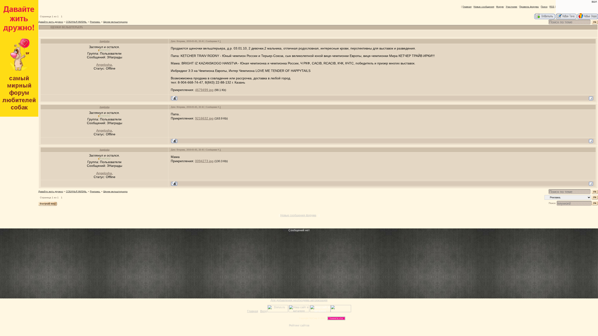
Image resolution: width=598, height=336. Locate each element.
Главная (467, 6)
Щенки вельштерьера (115, 22)
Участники (511, 6)
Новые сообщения (483, 6)
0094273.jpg (204, 161)
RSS (551, 6)
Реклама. (95, 22)
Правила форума (529, 6)
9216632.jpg (204, 118)
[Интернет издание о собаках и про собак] (341, 311)
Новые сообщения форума (298, 215)
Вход (594, 1)
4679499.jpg (204, 90)
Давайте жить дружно (50, 22)
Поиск (544, 6)
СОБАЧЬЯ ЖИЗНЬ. (76, 22)
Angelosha (104, 41)
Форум (500, 6)
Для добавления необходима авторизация (299, 300)
